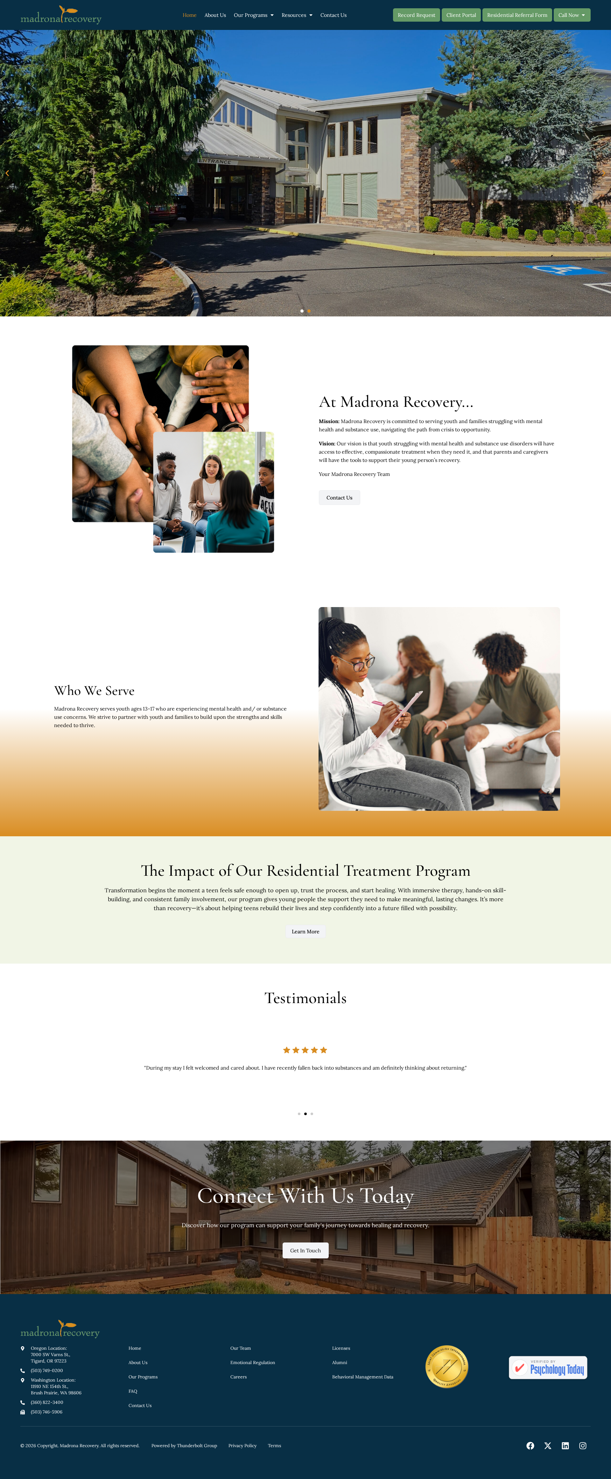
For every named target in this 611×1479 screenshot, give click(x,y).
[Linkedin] (565, 1446)
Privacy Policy (242, 1445)
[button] (7, 173)
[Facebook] (530, 1446)
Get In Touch (305, 1250)
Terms (274, 1445)
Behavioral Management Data (362, 1377)
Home (190, 15)
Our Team (240, 1348)
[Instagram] (583, 1446)
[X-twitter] (548, 1446)
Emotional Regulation (252, 1362)
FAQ (133, 1391)
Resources (294, 15)
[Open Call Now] (583, 15)
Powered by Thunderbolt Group (184, 1445)
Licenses (341, 1348)
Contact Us (333, 15)
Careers (238, 1377)
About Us (215, 15)
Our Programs (250, 15)
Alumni (339, 1362)
